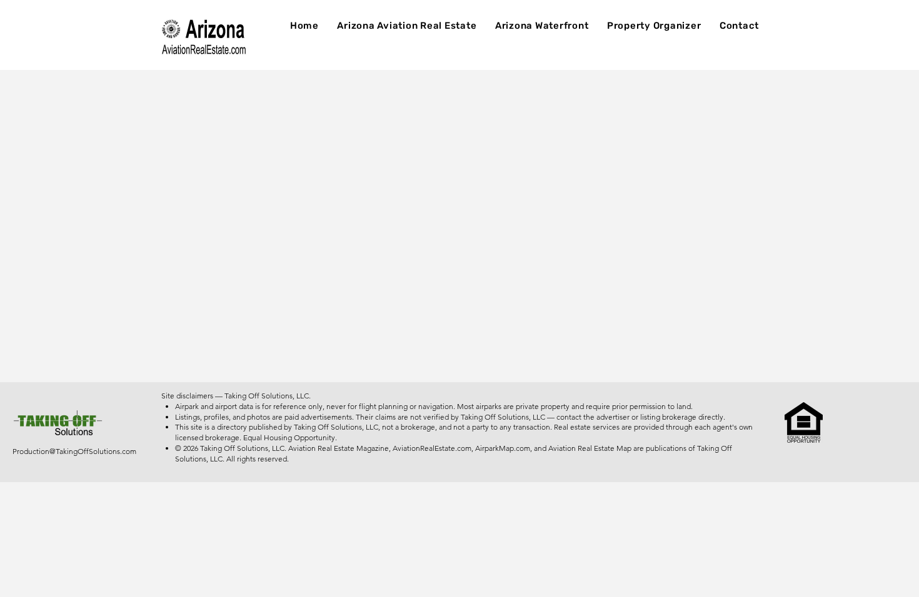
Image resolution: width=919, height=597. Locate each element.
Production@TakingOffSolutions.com (74, 451)
